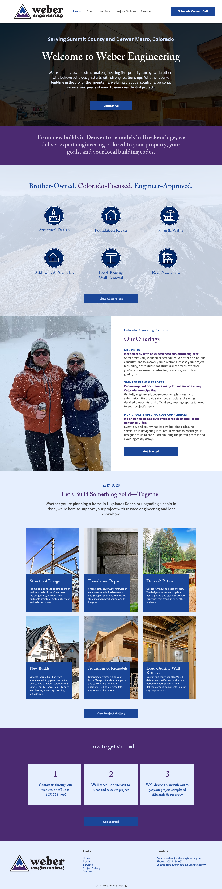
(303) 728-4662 (173, 861)
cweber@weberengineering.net (183, 858)
